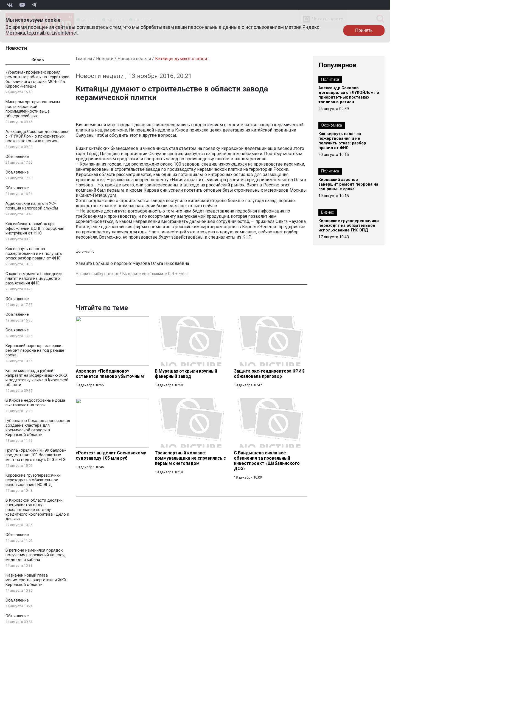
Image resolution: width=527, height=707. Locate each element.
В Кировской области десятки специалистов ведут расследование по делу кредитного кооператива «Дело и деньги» (37, 509)
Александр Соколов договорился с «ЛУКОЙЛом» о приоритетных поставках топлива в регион (37, 136)
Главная (84, 58)
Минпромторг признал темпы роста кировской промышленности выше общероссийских (32, 109)
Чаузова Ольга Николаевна (161, 263)
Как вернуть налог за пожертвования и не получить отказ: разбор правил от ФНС (33, 254)
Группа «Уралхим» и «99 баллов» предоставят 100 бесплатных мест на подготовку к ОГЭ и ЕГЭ (35, 455)
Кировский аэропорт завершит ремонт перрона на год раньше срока (34, 350)
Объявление (17, 156)
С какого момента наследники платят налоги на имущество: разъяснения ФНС (34, 279)
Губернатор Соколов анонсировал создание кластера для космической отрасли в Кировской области (37, 427)
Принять (363, 30)
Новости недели (134, 58)
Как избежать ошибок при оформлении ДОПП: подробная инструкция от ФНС (34, 229)
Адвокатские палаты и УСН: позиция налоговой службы (31, 206)
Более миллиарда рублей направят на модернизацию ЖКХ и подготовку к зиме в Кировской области (36, 377)
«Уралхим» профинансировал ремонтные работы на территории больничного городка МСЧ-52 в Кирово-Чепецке (37, 79)
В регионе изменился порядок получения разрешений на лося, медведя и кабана (35, 555)
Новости (16, 48)
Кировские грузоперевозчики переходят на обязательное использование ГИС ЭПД (33, 480)
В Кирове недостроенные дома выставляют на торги (35, 402)
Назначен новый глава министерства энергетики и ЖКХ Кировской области (35, 580)
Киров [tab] (38, 60)
